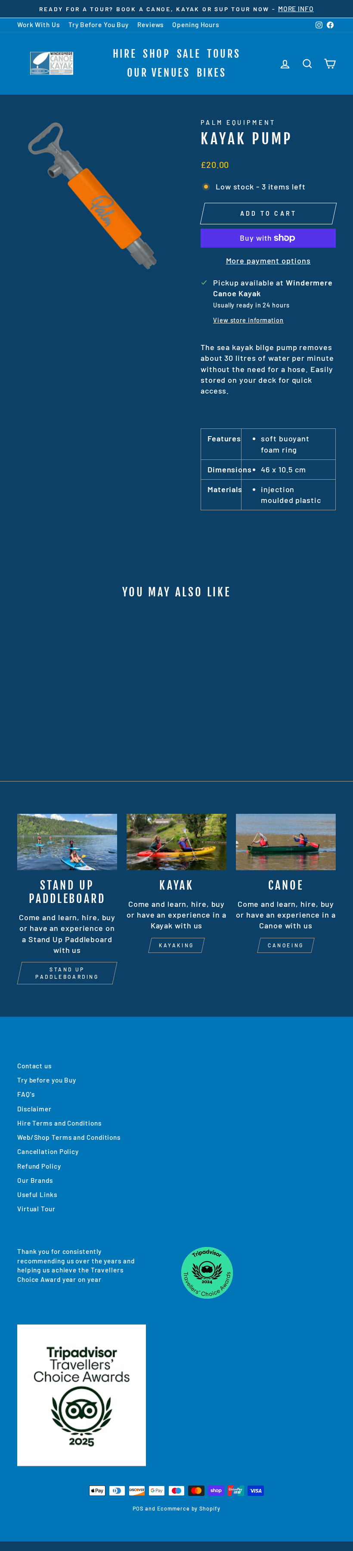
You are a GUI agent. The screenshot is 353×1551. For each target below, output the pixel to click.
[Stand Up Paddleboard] (67, 842)
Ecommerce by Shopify (188, 1508)
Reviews (150, 24)
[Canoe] (286, 842)
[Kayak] (176, 842)
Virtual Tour (36, 1209)
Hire (124, 53)
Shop (156, 53)
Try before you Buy (46, 1080)
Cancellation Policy (48, 1151)
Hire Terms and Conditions (59, 1123)
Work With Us (38, 24)
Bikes (211, 72)
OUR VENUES (158, 72)
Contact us (34, 1066)
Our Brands (35, 1180)
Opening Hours (195, 24)
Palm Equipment (238, 122)
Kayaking (176, 945)
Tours (223, 53)
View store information (248, 320)
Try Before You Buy (98, 24)
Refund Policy (39, 1166)
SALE (189, 53)
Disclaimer (34, 1109)
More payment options (268, 260)
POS (138, 1508)
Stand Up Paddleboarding (67, 973)
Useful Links (37, 1194)
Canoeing (286, 945)
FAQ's (26, 1094)
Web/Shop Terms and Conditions (69, 1137)
